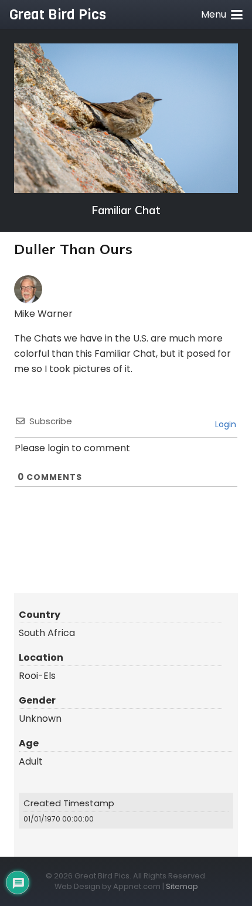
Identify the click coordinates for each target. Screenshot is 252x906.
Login (224, 424)
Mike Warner (43, 313)
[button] (221, 14)
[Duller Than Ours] (126, 118)
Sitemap (182, 886)
